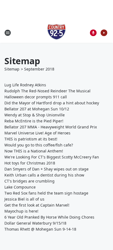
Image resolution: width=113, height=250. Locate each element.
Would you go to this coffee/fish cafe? (38, 145)
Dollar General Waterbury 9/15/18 (35, 223)
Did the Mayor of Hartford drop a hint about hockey (51, 102)
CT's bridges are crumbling (29, 181)
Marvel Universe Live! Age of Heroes (37, 133)
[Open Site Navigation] (7, 33)
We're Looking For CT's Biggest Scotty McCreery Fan (51, 157)
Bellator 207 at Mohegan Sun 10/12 (36, 108)
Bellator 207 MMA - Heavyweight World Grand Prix (50, 127)
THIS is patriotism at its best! (30, 139)
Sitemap (11, 69)
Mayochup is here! (21, 211)
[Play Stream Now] (104, 33)
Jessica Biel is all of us (24, 199)
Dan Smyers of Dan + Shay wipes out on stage (46, 169)
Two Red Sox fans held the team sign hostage (46, 193)
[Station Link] (56, 33)
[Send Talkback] (93, 33)
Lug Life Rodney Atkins (25, 84)
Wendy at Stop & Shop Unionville (34, 114)
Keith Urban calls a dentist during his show (44, 175)
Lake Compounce (20, 187)
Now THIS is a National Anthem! (33, 151)
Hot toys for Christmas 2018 (29, 163)
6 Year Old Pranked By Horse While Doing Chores (49, 217)
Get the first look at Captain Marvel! (36, 205)
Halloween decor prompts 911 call (35, 96)
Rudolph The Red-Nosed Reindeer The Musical (47, 90)
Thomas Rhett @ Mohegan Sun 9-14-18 (40, 229)
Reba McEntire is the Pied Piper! (33, 120)
